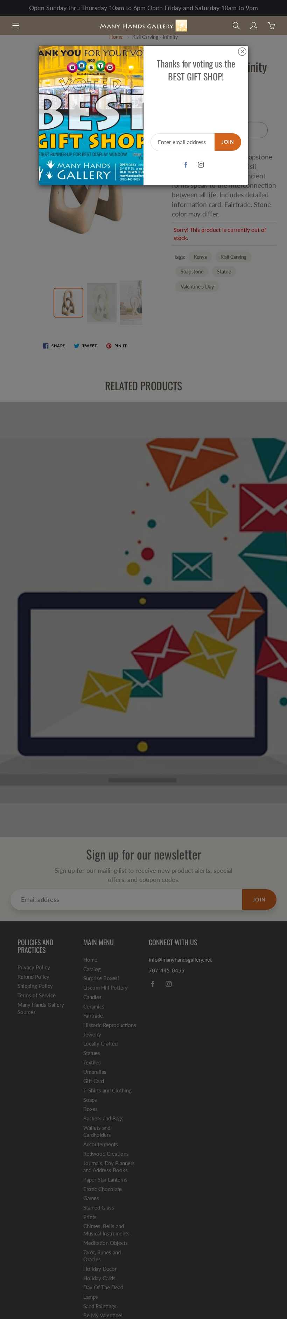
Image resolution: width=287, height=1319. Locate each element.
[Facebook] (186, 165)
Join (228, 142)
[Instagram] (201, 165)
